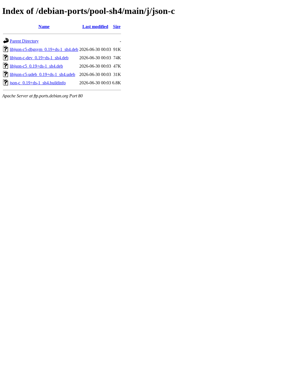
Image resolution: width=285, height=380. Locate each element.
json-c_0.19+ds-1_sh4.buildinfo (38, 82)
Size (117, 26)
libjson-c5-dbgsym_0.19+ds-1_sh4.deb (44, 49)
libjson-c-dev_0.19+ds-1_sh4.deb (39, 57)
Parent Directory (24, 41)
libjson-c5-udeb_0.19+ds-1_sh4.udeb (42, 74)
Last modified (95, 26)
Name (44, 26)
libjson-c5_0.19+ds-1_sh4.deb (36, 66)
